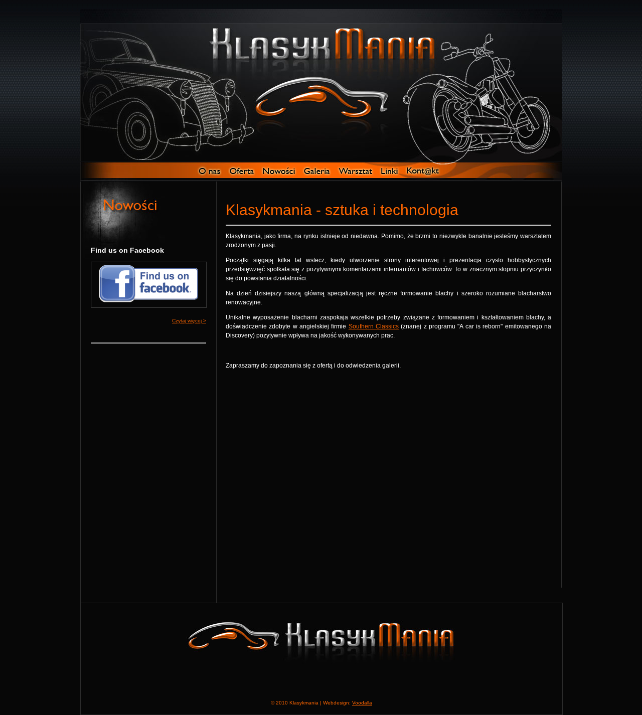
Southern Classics (374, 326)
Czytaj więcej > (189, 320)
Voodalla (362, 702)
